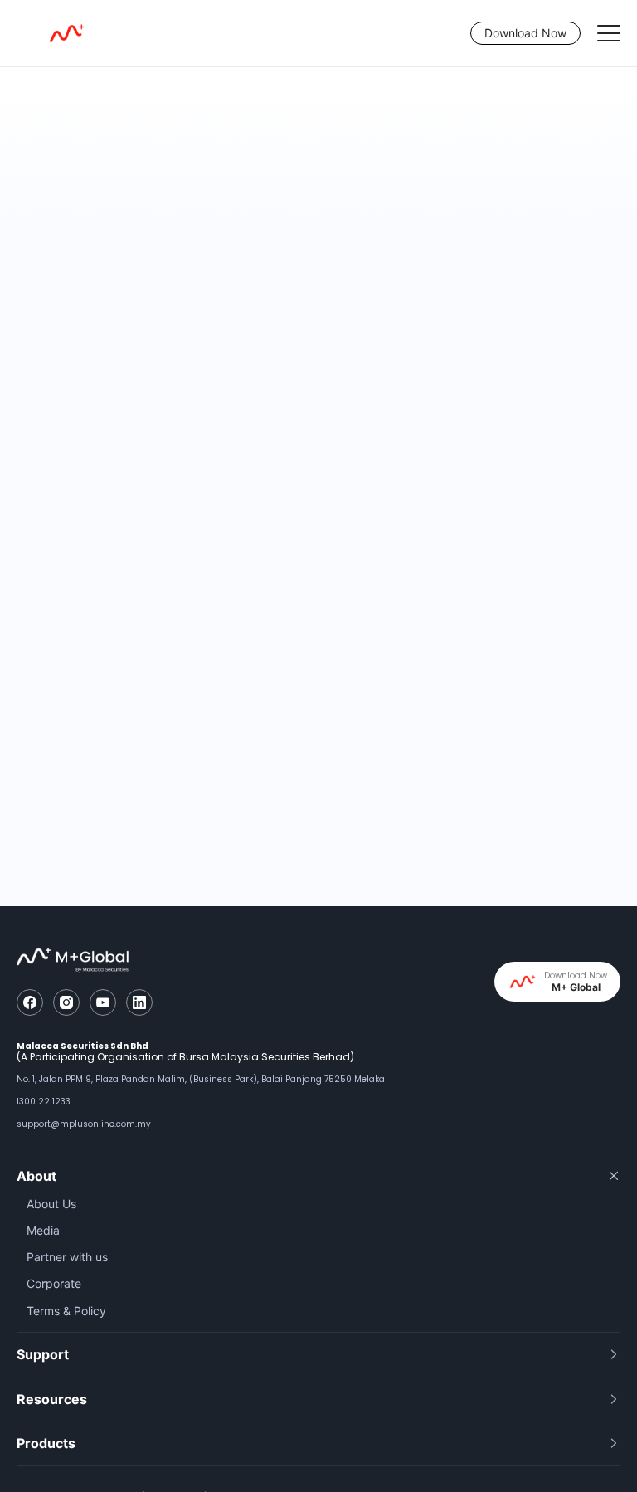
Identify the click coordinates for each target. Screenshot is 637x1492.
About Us (51, 1204)
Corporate (54, 1283)
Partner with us (67, 1257)
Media (43, 1230)
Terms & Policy (66, 1311)
